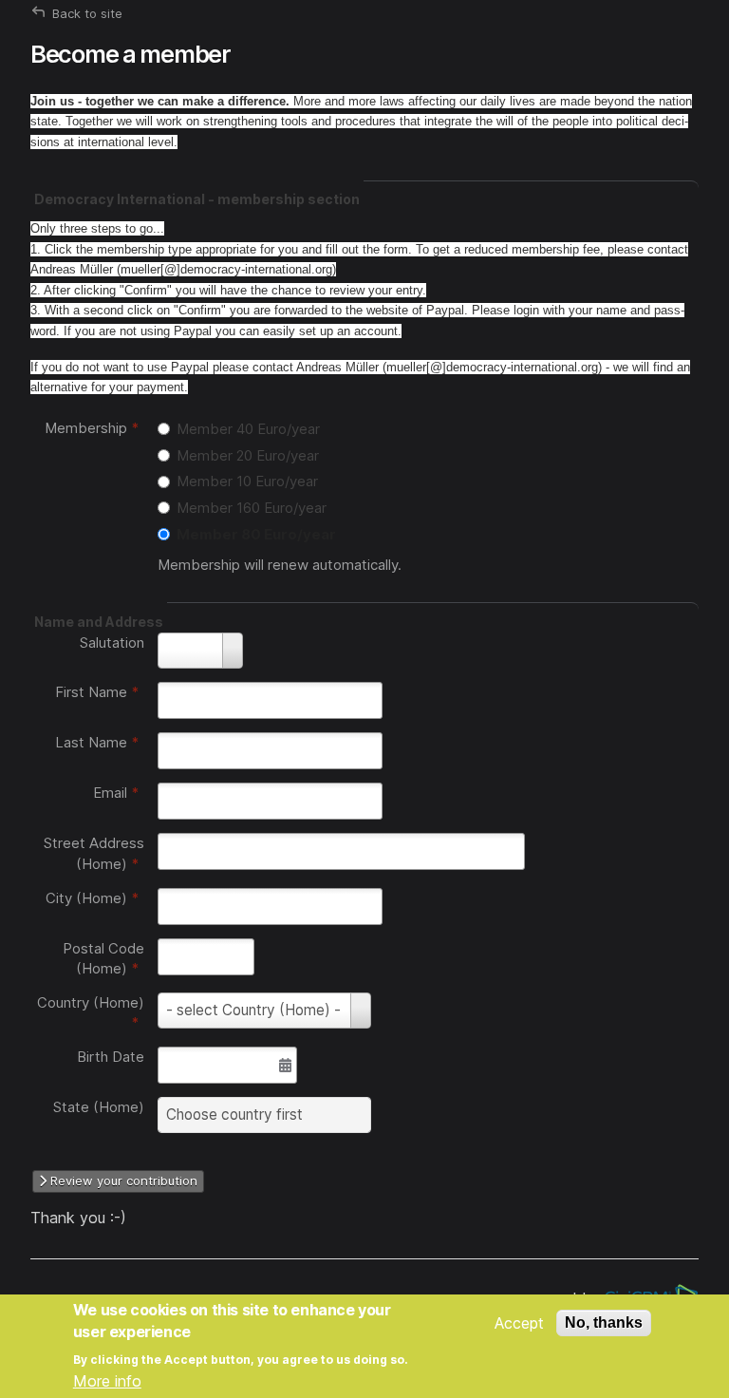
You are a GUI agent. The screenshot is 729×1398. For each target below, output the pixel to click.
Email (116, 793)
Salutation (112, 642)
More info (107, 1380)
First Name (97, 692)
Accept (519, 1323)
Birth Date (110, 1057)
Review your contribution (122, 1180)
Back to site (87, 13)
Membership (92, 428)
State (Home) (98, 1107)
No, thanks (604, 1322)
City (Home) (93, 898)
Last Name (97, 742)
